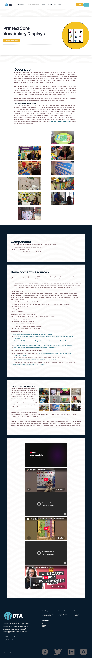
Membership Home (62, 614)
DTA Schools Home (46, 615)
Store (59, 4)
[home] (8, 4)
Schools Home (20, 4)
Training (43, 4)
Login (79, 4)
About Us (76, 614)
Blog (55, 4)
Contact (49, 4)
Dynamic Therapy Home (48, 614)
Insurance (44, 625)
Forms (43, 626)
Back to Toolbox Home (12, 40)
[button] (33, 4)
